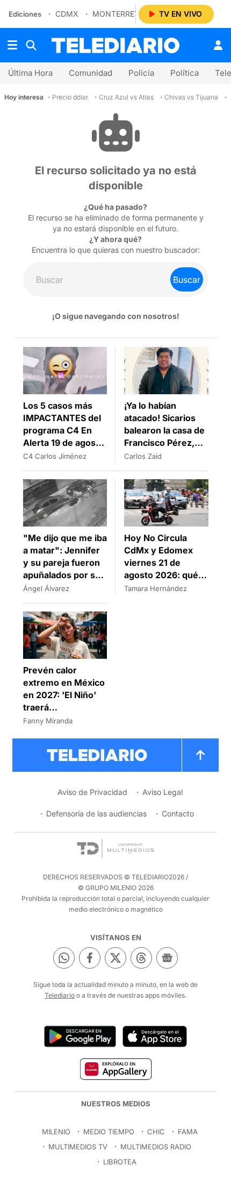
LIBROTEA (119, 1161)
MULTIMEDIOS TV (77, 1146)
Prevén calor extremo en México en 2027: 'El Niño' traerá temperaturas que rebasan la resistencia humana (64, 707)
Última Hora (30, 73)
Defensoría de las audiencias (96, 813)
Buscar (186, 279)
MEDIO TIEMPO (108, 1131)
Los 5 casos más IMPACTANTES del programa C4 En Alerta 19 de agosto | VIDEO (63, 430)
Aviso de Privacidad (92, 792)
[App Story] (154, 1036)
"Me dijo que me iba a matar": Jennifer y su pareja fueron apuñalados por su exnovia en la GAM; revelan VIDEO (65, 568)
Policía (141, 73)
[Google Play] (80, 1036)
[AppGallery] (115, 1069)
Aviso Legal (162, 792)
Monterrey (116, 13)
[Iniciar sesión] (218, 45)
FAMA (188, 1131)
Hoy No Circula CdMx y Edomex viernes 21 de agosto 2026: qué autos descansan (161, 562)
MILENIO (56, 1131)
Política (184, 73)
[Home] (115, 45)
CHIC (156, 1131)
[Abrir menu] (12, 45)
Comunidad (90, 73)
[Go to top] (200, 755)
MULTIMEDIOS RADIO (155, 1146)
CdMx (66, 13)
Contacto (178, 813)
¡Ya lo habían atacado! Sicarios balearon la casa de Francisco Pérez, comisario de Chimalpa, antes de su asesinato (164, 442)
